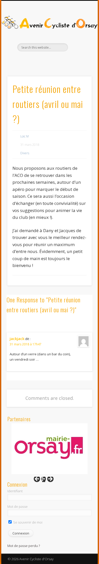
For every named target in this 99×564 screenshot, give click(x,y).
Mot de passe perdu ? (23, 545)
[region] (49, 448)
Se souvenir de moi (27, 522)
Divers (24, 153)
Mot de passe (17, 506)
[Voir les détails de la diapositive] (49, 448)
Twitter (54, 60)
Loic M (24, 136)
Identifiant (15, 491)
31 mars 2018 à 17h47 (25, 344)
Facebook (44, 60)
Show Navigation (79, 45)
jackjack (17, 338)
